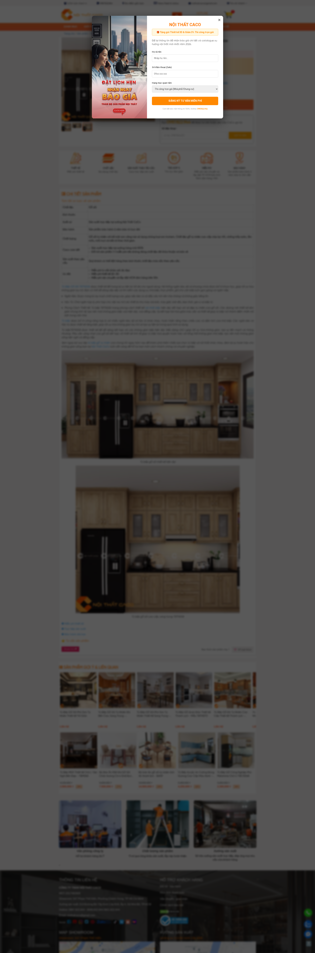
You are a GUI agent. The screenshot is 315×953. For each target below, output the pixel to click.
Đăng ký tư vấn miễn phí (185, 100)
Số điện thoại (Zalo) (162, 67)
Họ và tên (156, 52)
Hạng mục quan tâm (162, 83)
